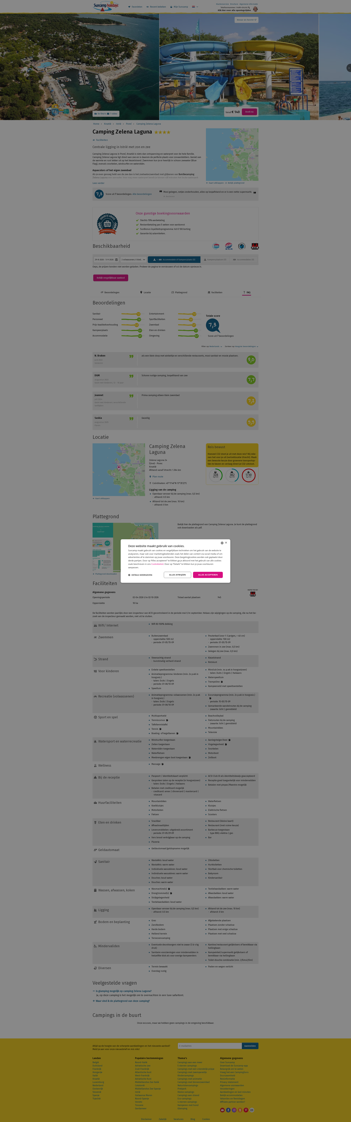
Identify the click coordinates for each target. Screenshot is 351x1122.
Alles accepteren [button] (208, 575)
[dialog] (175, 561)
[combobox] (222, 543)
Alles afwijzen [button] (177, 575)
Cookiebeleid (157, 564)
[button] (140, 574)
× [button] (226, 543)
